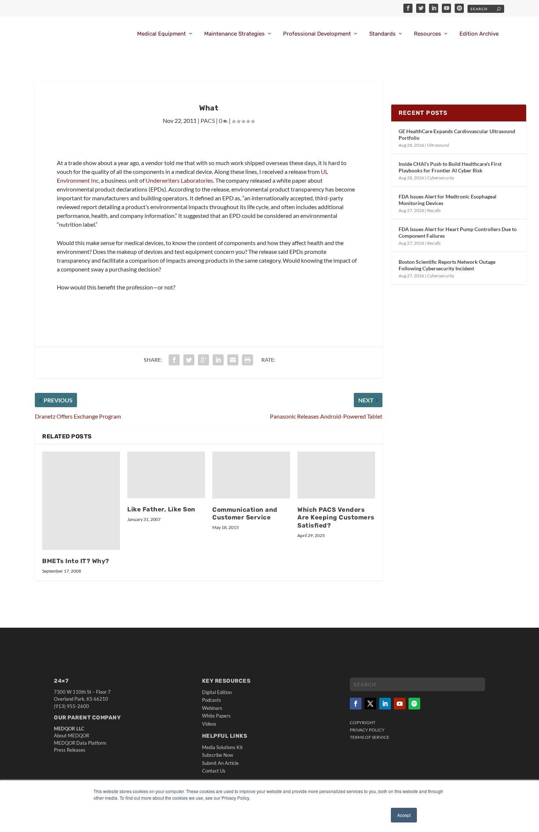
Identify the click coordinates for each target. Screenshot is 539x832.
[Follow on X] (370, 703)
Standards (382, 34)
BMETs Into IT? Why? (75, 561)
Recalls (434, 210)
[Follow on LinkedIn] (385, 703)
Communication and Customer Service (245, 513)
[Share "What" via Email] (232, 360)
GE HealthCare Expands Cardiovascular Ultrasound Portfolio (457, 134)
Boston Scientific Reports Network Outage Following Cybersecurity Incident (447, 265)
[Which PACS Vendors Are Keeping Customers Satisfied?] (336, 475)
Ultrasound (438, 145)
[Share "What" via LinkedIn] (218, 360)
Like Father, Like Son (161, 509)
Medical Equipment (161, 34)
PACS (208, 120)
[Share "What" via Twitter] (189, 360)
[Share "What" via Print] (247, 360)
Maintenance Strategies (234, 34)
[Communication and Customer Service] (251, 475)
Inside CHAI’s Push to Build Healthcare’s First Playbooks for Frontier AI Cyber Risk (450, 167)
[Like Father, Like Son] (166, 475)
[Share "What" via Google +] (203, 360)
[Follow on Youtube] (400, 703)
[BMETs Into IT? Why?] (81, 501)
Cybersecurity (440, 177)
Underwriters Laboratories (179, 180)
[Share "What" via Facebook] (174, 360)
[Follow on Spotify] (414, 703)
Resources (427, 34)
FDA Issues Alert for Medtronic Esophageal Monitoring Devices (447, 199)
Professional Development (317, 34)
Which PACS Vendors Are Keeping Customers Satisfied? (335, 517)
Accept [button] (404, 815)
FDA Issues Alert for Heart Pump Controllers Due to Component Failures (458, 232)
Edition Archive (479, 34)
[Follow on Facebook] (356, 703)
